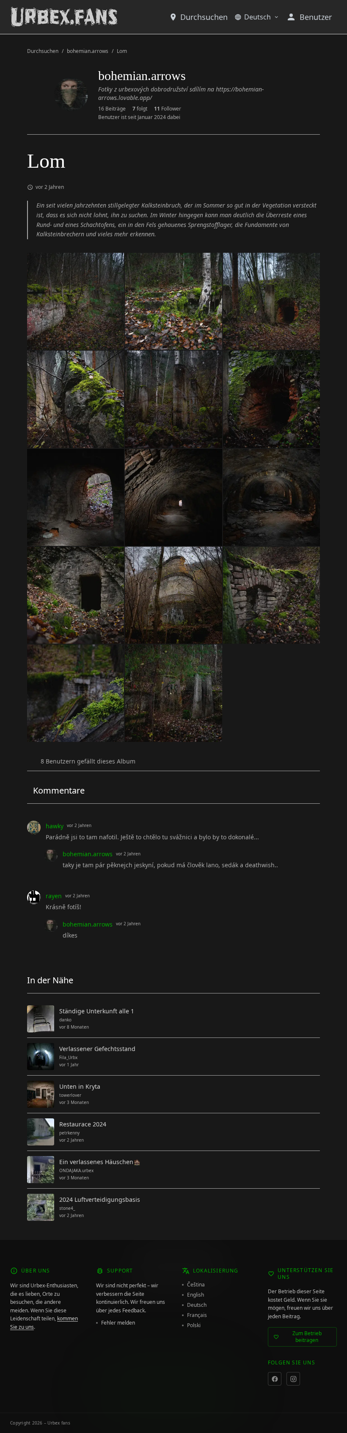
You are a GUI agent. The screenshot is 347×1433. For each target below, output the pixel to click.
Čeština (196, 1284)
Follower (167, 108)
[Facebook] (274, 1379)
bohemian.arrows (87, 51)
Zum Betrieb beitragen (307, 1337)
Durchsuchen (204, 17)
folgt (139, 108)
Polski (194, 1325)
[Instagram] (293, 1379)
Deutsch (257, 17)
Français (197, 1315)
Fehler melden (118, 1323)
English (195, 1295)
